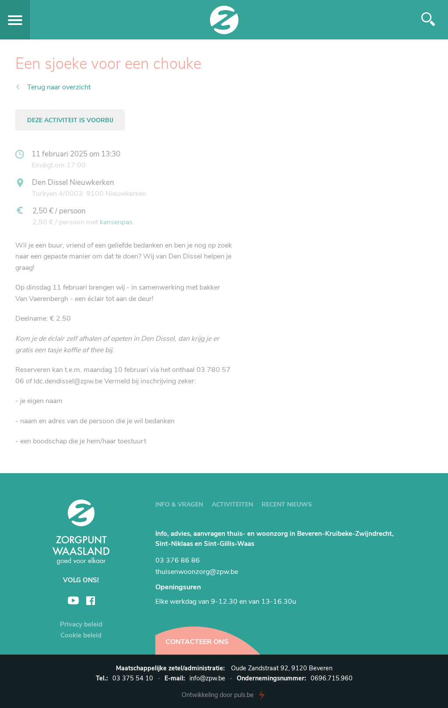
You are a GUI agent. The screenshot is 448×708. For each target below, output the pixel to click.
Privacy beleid (81, 624)
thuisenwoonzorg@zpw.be (196, 572)
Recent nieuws (287, 504)
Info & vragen (179, 504)
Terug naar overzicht (59, 87)
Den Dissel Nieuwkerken (73, 182)
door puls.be (218, 694)
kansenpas (116, 222)
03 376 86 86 (177, 560)
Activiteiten (232, 504)
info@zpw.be (207, 678)
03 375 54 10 (132, 678)
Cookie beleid (81, 635)
